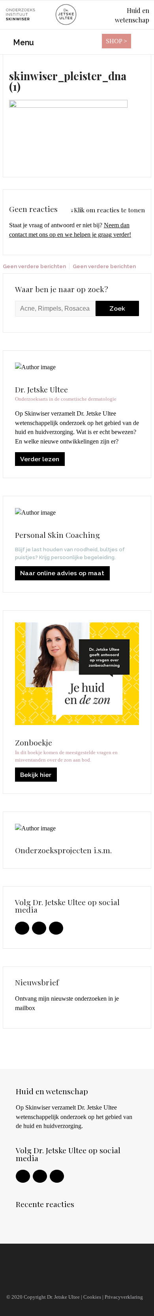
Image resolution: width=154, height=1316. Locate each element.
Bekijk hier (35, 775)
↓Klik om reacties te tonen (107, 210)
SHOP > (116, 41)
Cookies (92, 1297)
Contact (20, 1280)
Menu (22, 42)
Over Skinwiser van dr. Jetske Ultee (61, 1265)
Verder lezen (39, 459)
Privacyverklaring (124, 1297)
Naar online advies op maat (62, 573)
